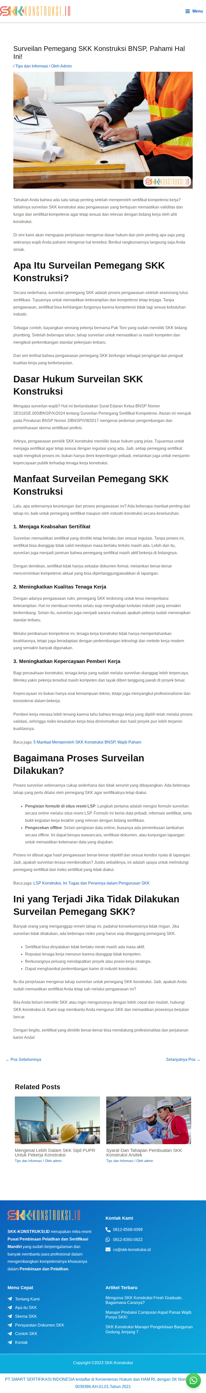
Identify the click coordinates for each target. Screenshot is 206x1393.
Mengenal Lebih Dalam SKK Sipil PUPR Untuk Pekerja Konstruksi (55, 1152)
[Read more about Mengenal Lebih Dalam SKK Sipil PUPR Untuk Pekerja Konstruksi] (57, 1120)
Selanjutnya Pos (183, 1059)
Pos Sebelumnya (23, 1059)
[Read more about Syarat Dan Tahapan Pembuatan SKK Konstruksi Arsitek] (148, 1120)
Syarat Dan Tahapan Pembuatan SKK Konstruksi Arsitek (144, 1152)
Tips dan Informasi (31, 66)
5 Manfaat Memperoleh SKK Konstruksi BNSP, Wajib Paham (87, 742)
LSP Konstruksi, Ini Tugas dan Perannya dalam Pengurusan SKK (91, 883)
